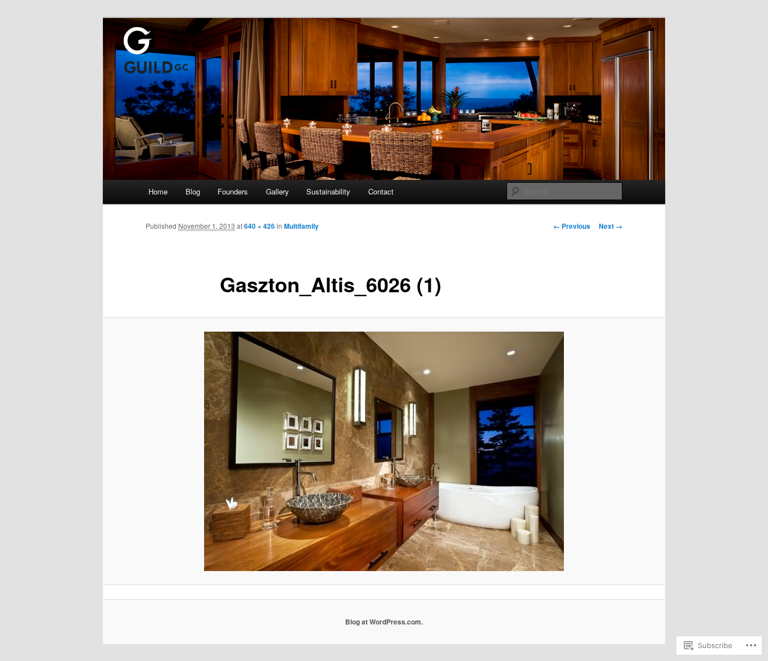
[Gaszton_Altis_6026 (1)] (384, 451)
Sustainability (328, 191)
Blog (193, 191)
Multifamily (301, 226)
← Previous (571, 226)
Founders (233, 191)
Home (158, 191)
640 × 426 (259, 226)
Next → (610, 226)
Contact (381, 191)
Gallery (277, 191)
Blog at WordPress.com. (384, 622)
